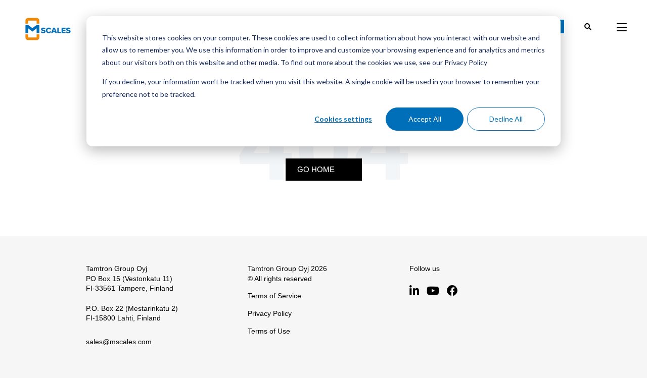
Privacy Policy (270, 313)
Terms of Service (274, 296)
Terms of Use (269, 331)
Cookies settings (343, 119)
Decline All (506, 119)
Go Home (316, 169)
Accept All (424, 119)
